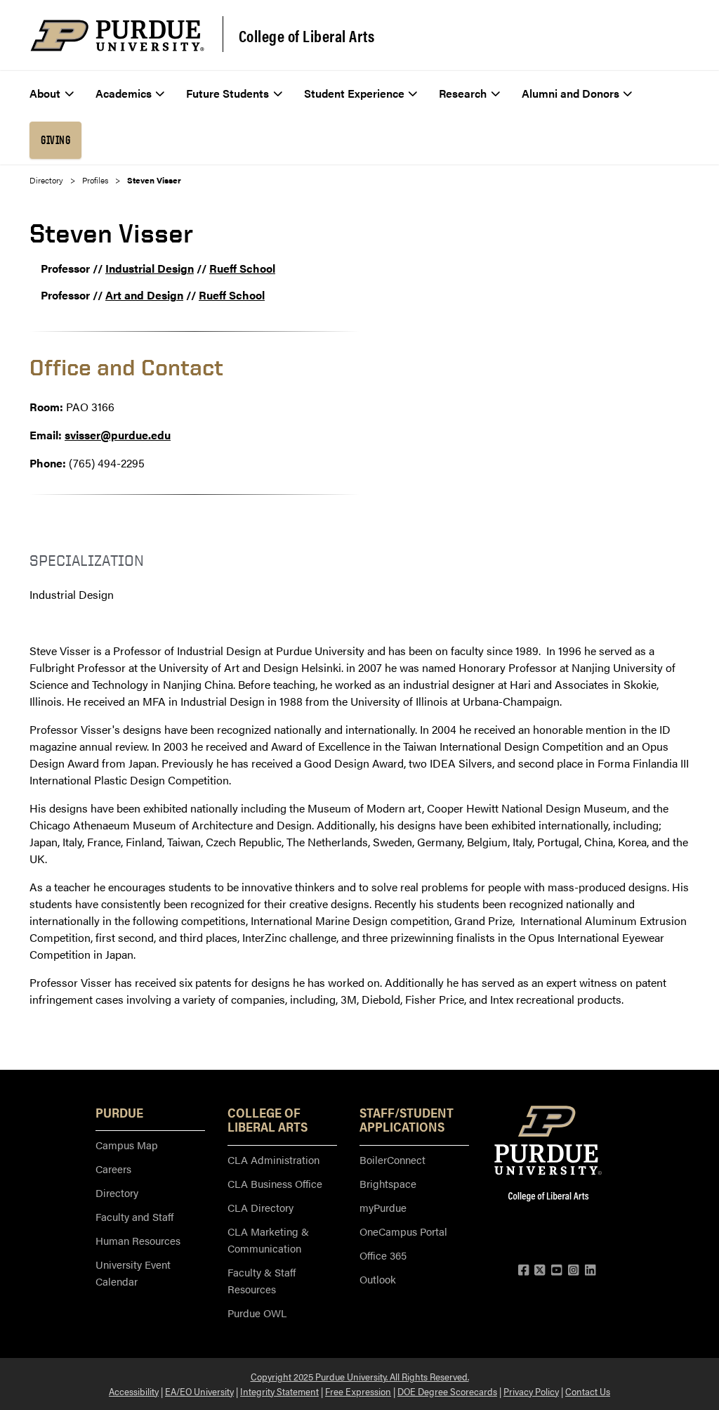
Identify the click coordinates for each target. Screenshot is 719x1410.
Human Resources (137, 1240)
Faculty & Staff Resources (261, 1280)
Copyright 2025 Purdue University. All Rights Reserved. (360, 1376)
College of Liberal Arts (307, 35)
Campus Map (126, 1144)
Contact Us (587, 1391)
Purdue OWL (256, 1312)
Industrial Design (149, 268)
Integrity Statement (279, 1391)
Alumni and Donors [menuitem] (570, 93)
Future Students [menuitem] (227, 93)
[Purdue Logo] (117, 35)
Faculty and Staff (134, 1216)
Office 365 (383, 1255)
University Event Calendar (133, 1272)
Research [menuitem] (463, 93)
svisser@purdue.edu (118, 435)
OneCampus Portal (403, 1231)
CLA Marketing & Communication (268, 1239)
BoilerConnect (393, 1159)
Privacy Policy (531, 1391)
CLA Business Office (274, 1183)
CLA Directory (260, 1207)
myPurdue (383, 1207)
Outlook (378, 1279)
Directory (46, 180)
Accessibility (134, 1391)
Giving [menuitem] (55, 140)
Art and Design (144, 295)
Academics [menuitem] (123, 93)
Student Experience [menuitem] (354, 93)
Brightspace (388, 1183)
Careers (113, 1168)
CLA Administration (273, 1159)
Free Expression (358, 1391)
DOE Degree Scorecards (447, 1391)
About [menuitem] (44, 93)
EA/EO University (199, 1391)
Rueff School (242, 268)
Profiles (95, 180)
